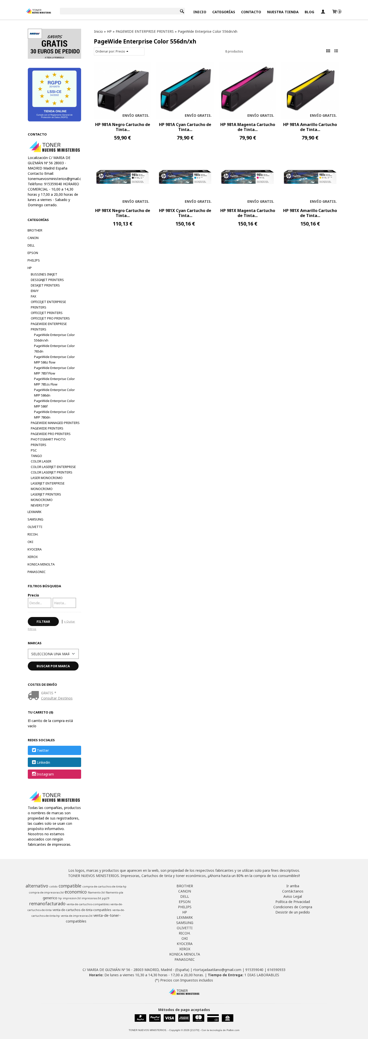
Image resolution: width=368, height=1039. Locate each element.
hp (60, 898)
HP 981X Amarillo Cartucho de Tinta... (310, 213)
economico (76, 892)
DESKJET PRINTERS (45, 285)
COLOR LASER (41, 461)
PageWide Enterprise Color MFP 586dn (54, 393)
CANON (33, 238)
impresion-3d (72, 898)
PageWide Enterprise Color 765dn (54, 349)
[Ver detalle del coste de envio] (34, 696)
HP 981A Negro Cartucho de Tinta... (122, 127)
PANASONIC (37, 572)
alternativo (37, 886)
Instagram (45, 774)
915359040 (254, 969)
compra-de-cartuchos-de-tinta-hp (104, 886)
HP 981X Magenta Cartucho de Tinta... (247, 213)
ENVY (35, 290)
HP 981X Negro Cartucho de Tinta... (122, 213)
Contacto (251, 12)
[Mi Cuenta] (323, 12)
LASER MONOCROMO (47, 478)
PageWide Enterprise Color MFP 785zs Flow (54, 381)
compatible (70, 886)
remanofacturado (47, 903)
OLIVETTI (35, 526)
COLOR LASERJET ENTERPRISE (53, 466)
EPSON (33, 252)
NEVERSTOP (40, 505)
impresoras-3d (91, 898)
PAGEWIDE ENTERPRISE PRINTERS (49, 327)
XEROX (33, 556)
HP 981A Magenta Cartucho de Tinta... (247, 127)
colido (53, 886)
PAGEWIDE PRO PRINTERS (51, 434)
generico (50, 897)
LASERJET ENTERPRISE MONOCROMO (48, 486)
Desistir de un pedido (292, 912)
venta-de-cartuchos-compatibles (88, 904)
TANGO (36, 456)
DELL (31, 245)
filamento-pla (114, 892)
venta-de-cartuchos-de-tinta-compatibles (82, 910)
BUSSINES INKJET (44, 274)
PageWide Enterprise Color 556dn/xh (54, 337)
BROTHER (35, 230)
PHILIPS (34, 260)
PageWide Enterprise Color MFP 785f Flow (54, 371)
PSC (34, 450)
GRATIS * (48, 692)
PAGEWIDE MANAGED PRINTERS (55, 422)
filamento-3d (96, 892)
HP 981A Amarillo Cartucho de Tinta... (310, 127)
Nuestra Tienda (283, 12)
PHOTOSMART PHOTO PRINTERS (48, 442)
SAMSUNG (35, 519)
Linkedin (43, 762)
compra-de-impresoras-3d (46, 892)
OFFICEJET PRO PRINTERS (50, 318)
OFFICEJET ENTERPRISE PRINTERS (48, 305)
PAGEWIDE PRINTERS (47, 428)
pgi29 (105, 898)
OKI (30, 542)
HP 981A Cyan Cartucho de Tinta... (185, 127)
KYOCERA (35, 549)
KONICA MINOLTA (41, 564)
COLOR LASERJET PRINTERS (51, 472)
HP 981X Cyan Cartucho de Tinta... (185, 213)
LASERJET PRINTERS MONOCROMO (46, 497)
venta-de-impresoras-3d (76, 916)
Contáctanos (292, 891)
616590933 (276, 969)
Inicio (199, 12)
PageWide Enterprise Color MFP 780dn (54, 415)
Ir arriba (292, 886)
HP (30, 268)
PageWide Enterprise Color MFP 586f (54, 403)
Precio (33, 595)
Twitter (43, 750)
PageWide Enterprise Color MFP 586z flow (54, 359)
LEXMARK (35, 512)
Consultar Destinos (57, 698)
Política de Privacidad (292, 901)
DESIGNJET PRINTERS (47, 280)
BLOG (309, 12)
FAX (33, 296)
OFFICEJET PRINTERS (47, 312)
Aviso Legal (292, 896)
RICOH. (33, 534)
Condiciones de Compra (292, 906)
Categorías (223, 12)
